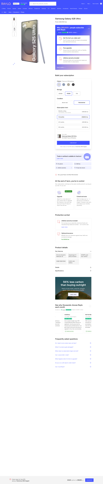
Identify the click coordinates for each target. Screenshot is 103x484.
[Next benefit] (89, 199)
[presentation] (30, 41)
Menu (4, 8)
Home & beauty (73, 8)
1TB (77, 93)
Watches (31, 8)
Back (5, 12)
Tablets (19, 8)
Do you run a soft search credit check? (65, 362)
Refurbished (81, 102)
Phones (9, 8)
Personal (15, 3)
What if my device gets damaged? (64, 347)
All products (16, 12)
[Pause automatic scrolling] (90, 306)
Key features (59, 251)
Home (10, 12)
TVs (48, 8)
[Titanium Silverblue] (64, 85)
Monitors (59, 8)
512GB (68, 93)
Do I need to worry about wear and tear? (66, 343)
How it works (96, 3)
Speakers (53, 8)
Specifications (59, 271)
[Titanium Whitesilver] (59, 85)
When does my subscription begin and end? (66, 351)
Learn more (64, 227)
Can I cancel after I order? (62, 355)
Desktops (44, 8)
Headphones (37, 8)
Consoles (25, 8)
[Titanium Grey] (68, 85)
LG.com (85, 8)
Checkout (73, 142)
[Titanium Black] (73, 85)
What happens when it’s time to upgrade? (66, 358)
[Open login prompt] (101, 4)
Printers (80, 8)
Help (88, 3)
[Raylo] (7, 4)
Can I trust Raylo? (60, 366)
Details (57, 267)
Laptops (14, 8)
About (82, 3)
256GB (60, 93)
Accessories (65, 8)
